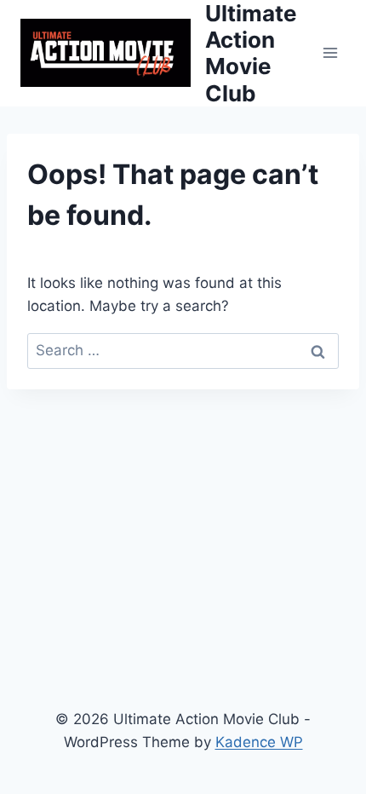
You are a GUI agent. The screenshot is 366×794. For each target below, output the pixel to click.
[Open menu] (330, 53)
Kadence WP (259, 742)
